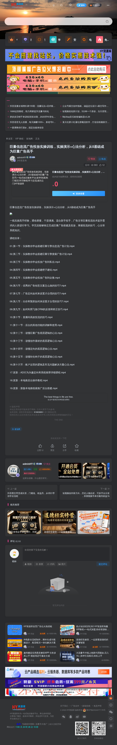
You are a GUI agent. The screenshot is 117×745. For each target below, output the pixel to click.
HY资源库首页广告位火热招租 (38, 626)
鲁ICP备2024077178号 (95, 710)
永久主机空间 (55, 724)
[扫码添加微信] (111, 712)
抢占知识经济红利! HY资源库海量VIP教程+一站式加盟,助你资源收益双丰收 (92, 629)
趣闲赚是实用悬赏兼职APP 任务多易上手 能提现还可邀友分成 (40, 654)
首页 (10, 138)
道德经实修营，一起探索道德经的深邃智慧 (92, 641)
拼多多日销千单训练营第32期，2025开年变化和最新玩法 (37, 116)
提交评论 (103, 563)
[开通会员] (111, 698)
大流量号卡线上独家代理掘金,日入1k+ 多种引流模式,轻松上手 (92, 654)
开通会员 (96, 5)
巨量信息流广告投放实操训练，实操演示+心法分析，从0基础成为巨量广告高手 (57, 149)
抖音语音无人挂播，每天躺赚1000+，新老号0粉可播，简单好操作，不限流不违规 (49, 121)
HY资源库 (71, 710)
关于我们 (64, 705)
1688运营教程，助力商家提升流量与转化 (29, 111)
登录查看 (79, 193)
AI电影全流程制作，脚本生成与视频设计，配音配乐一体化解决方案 (40, 641)
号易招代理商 (28, 724)
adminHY (21, 157)
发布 (83, 5)
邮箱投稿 (86, 705)
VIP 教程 (19, 138)
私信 (103, 158)
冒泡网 (29, 138)
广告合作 (75, 705)
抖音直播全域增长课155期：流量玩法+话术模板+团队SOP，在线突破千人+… (46, 105)
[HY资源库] (19, 707)
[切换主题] (111, 719)
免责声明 (97, 705)
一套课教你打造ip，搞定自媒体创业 (27, 127)
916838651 (39, 412)
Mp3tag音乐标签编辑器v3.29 (76, 116)
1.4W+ (28, 469)
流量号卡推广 (42, 724)
